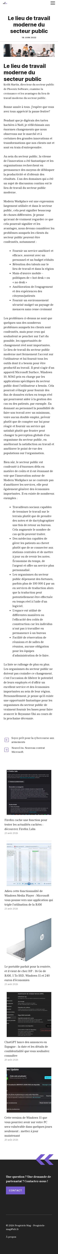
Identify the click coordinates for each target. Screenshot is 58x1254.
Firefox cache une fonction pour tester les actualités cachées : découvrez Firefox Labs (25, 824)
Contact (15, 1190)
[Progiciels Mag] (5, 3)
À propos (11, 1237)
